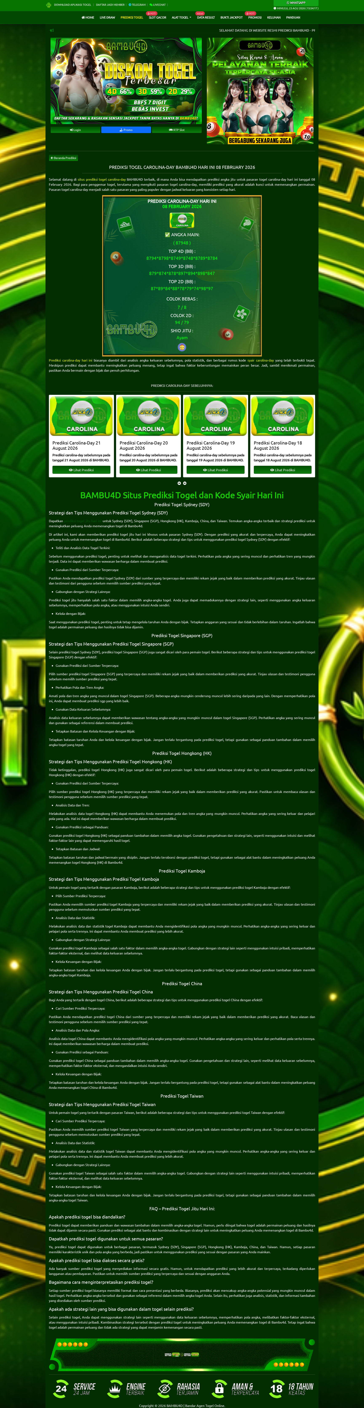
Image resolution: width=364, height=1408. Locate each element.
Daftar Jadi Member (110, 4)
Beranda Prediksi (64, 158)
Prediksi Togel (132, 17)
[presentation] (179, 483)
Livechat (159, 4)
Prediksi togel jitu (62, 600)
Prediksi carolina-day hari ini (70, 360)
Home (89, 17)
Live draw (107, 17)
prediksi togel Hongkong (97, 769)
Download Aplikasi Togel (73, 4)
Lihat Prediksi (83, 470)
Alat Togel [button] (180, 17)
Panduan (293, 17)
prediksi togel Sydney (241, 539)
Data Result (206, 17)
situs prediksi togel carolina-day (102, 179)
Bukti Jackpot (232, 17)
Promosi (255, 17)
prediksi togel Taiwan (245, 1112)
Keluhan (274, 17)
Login (77, 130)
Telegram (138, 4)
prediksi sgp (96, 701)
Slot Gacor (157, 17)
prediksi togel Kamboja (249, 887)
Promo (127, 130)
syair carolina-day (261, 360)
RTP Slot (179, 130)
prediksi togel (96, 556)
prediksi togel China (224, 1000)
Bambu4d (135, 526)
